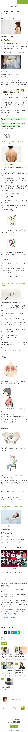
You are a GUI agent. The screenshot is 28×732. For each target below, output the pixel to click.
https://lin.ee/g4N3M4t (8, 617)
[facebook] (9, 632)
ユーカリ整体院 (14, 6)
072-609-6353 (14, 722)
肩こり (3, 637)
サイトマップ (16, 716)
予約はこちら (14, 726)
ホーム (6, 716)
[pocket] (12, 632)
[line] (19, 632)
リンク (22, 716)
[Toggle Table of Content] (6, 136)
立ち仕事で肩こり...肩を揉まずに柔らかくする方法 (20, 672)
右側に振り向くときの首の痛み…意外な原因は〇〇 (20, 656)
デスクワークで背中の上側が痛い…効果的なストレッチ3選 (7, 688)
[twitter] (5, 632)
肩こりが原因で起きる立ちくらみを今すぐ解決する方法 (7, 656)
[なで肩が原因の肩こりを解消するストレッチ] (15, 632)
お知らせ (10, 716)
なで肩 (3, 639)
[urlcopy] (22, 632)
